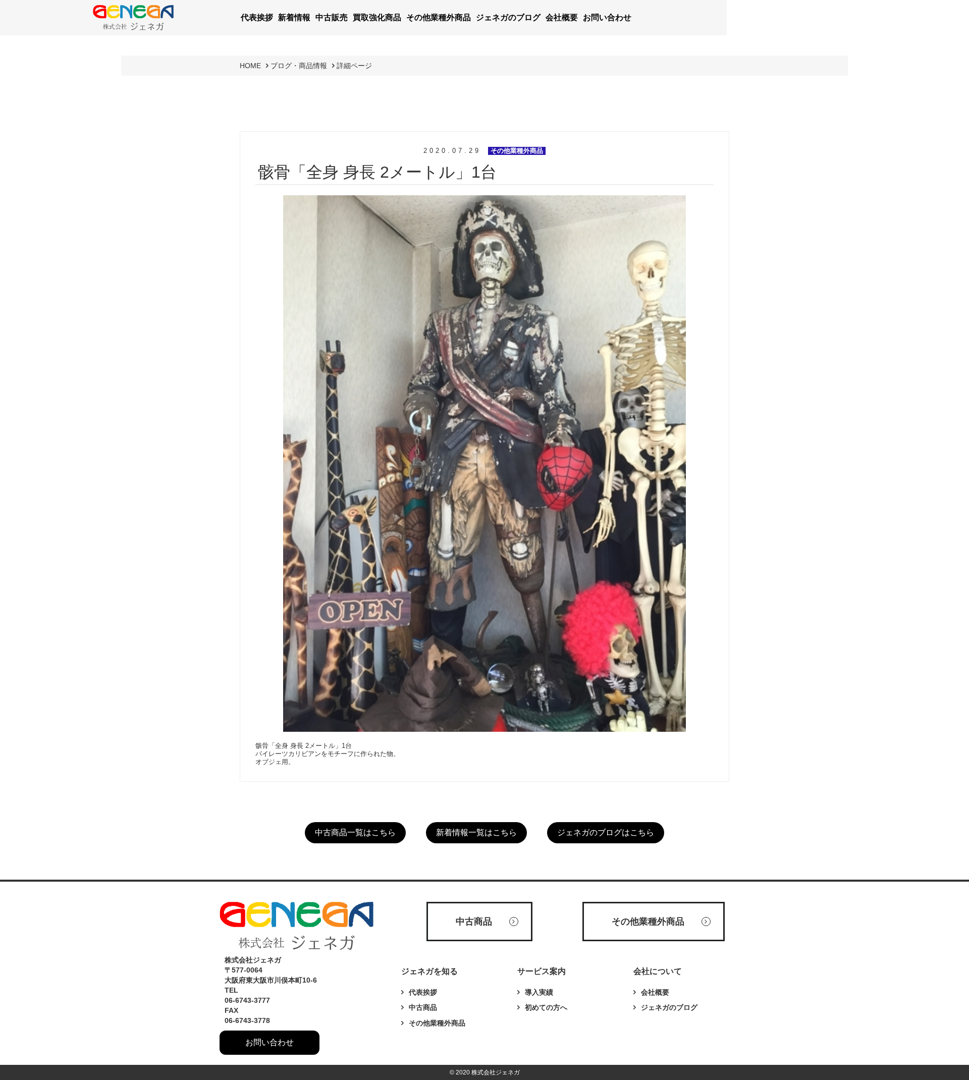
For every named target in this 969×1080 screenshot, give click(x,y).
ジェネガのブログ (669, 1007)
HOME (250, 66)
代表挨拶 (423, 992)
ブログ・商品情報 (299, 66)
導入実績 (539, 992)
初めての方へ (546, 1007)
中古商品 (423, 1007)
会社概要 (655, 992)
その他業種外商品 (437, 1023)
